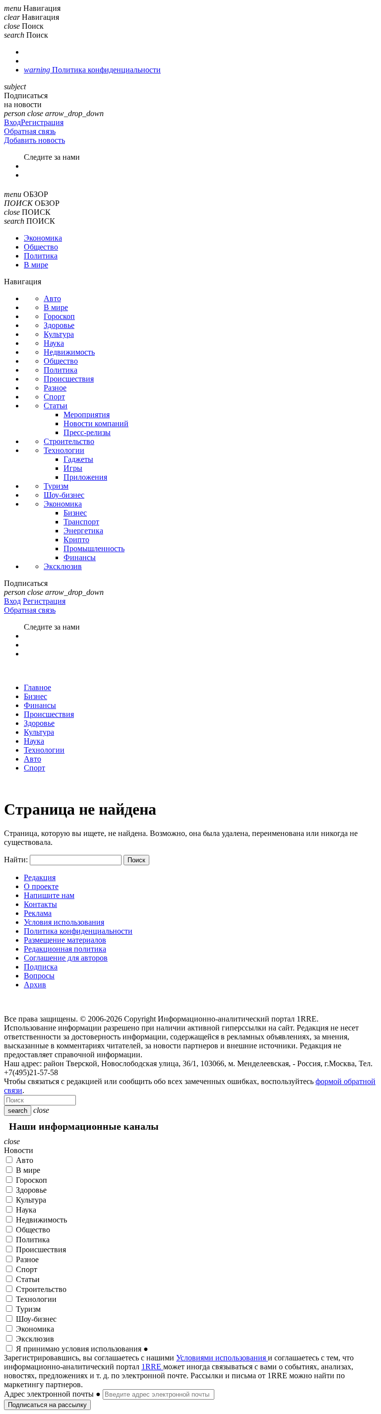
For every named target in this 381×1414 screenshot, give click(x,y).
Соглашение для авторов (66, 958)
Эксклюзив (63, 566)
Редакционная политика (65, 949)
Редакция (40, 877)
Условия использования (64, 922)
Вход (12, 122)
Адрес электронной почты (52, 1394)
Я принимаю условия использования (82, 1349)
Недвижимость (69, 352)
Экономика (43, 238)
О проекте (41, 886)
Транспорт (81, 521)
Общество (41, 247)
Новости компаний (96, 423)
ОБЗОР (35, 194)
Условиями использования (222, 1357)
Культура (59, 334)
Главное (37, 687)
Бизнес (75, 513)
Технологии (64, 450)
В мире (36, 264)
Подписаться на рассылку (47, 1405)
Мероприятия (87, 414)
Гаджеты (78, 459)
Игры (73, 468)
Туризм (56, 486)
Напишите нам (49, 895)
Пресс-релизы (87, 432)
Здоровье (59, 325)
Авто (52, 298)
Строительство (69, 441)
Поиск (33, 26)
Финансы (80, 557)
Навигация (42, 8)
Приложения (85, 477)
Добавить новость (34, 140)
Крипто (76, 539)
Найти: (16, 859)
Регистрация (42, 122)
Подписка (41, 967)
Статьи (55, 405)
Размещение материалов (65, 940)
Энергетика (83, 530)
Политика (41, 256)
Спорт (54, 396)
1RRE (152, 1366)
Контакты (40, 904)
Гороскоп (59, 316)
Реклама (38, 913)
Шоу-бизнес (64, 495)
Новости (18, 1150)
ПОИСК (36, 212)
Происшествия (69, 379)
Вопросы (39, 975)
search (17, 1110)
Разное (55, 388)
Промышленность (94, 548)
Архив (35, 984)
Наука (54, 343)
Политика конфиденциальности (78, 931)
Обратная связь (30, 131)
